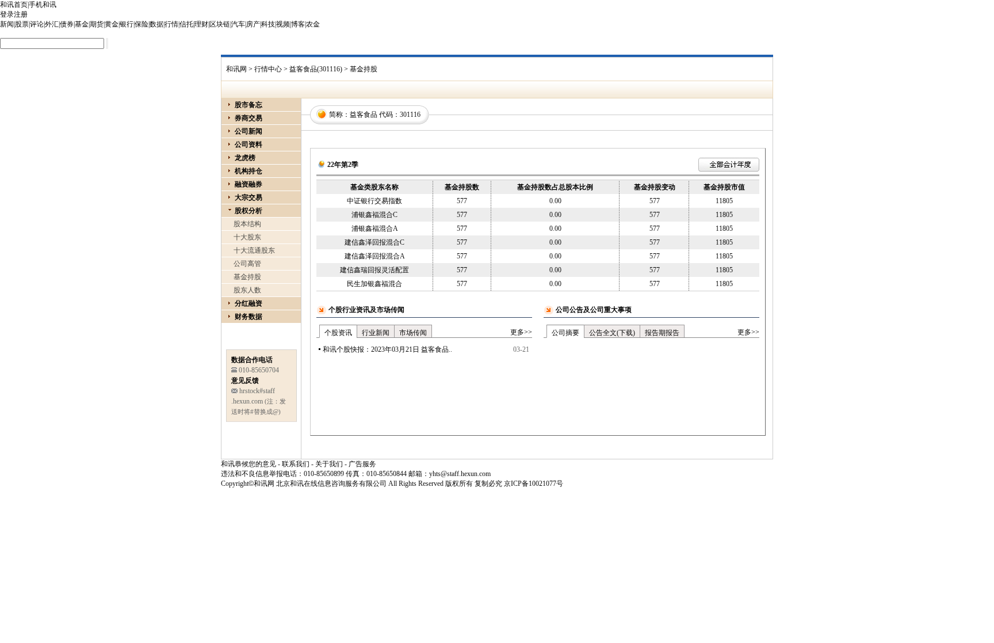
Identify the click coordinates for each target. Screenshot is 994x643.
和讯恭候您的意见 (248, 464)
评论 (37, 24)
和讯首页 (14, 5)
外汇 (52, 24)
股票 (22, 24)
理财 (201, 24)
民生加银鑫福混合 (374, 284)
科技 (268, 24)
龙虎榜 (245, 158)
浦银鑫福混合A (374, 229)
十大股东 (247, 237)
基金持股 (247, 277)
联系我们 (295, 464)
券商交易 (248, 118)
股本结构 (247, 224)
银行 (126, 24)
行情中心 (268, 69)
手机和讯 (42, 5)
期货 (97, 24)
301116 (410, 115)
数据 (156, 24)
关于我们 (329, 464)
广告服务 (362, 464)
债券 (67, 24)
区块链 (219, 24)
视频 (283, 24)
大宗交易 (248, 197)
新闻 (7, 24)
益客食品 (363, 115)
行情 (171, 24)
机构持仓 (248, 171)
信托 (186, 24)
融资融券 (248, 184)
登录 (7, 14)
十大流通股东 (254, 250)
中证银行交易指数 (374, 201)
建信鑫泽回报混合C (374, 242)
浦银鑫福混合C (374, 215)
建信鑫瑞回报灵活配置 (374, 270)
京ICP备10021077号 (533, 484)
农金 (313, 24)
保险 (141, 24)
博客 (298, 24)
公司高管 (247, 264)
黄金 (111, 24)
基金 (82, 24)
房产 (253, 24)
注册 (21, 14)
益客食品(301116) (315, 69)
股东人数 (247, 290)
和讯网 (236, 69)
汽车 (238, 24)
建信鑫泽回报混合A (375, 256)
